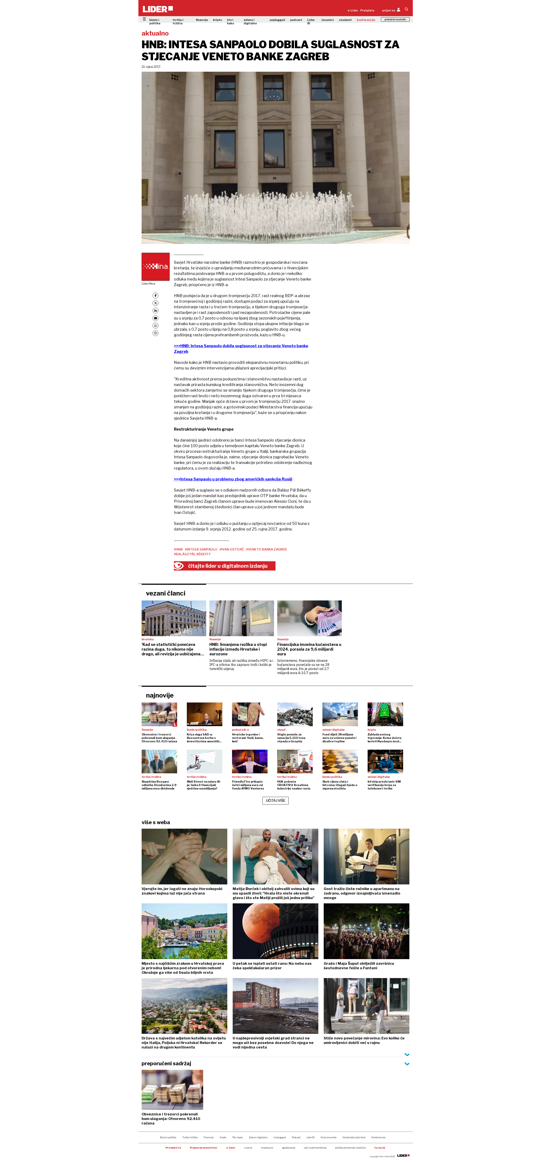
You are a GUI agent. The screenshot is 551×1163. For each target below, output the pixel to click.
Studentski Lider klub (353, 1137)
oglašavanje (288, 1147)
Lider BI (311, 21)
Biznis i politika (168, 1137)
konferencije (366, 20)
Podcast (296, 1137)
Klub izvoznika (328, 1137)
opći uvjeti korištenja (315, 1147)
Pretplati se (173, 1147)
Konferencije (378, 1137)
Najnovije (160, 695)
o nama (248, 1147)
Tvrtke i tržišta (190, 1137)
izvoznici (328, 20)
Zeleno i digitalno (258, 1137)
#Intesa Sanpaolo (201, 549)
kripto (217, 20)
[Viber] (155, 333)
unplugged (277, 20)
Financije (209, 1137)
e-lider (230, 1147)
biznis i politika (154, 21)
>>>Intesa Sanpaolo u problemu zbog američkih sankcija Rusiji (233, 479)
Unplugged (280, 1137)
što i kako (230, 21)
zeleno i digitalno (250, 21)
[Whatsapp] (155, 326)
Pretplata (367, 10)
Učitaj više (275, 801)
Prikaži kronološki (395, 19)
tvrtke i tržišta (178, 21)
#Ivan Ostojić (232, 549)
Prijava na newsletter (204, 1147)
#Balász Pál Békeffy (192, 554)
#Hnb (178, 549)
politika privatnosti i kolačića (350, 1147)
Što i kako (237, 1137)
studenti (345, 20)
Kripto (223, 1137)
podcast (296, 20)
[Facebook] (155, 295)
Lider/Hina (148, 283)
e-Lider (353, 10)
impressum (267, 1147)
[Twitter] (155, 303)
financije (202, 20)
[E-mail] (155, 318)
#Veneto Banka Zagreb (266, 549)
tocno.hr (379, 1147)
